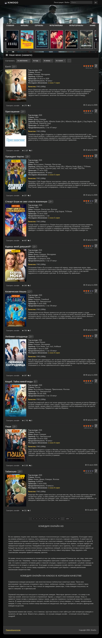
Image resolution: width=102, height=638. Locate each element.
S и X (8, 66)
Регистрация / (59, 2)
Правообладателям (13, 630)
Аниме (93, 25)
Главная (10, 25)
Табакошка (10, 471)
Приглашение (12, 111)
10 (59, 519)
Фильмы (24, 25)
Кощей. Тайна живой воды (19, 381)
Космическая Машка (15, 291)
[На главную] (11, 3)
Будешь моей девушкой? (18, 246)
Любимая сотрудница (16, 336)
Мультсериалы (76, 25)
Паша (8, 426)
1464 (67, 519)
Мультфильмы (56, 25)
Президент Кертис (14, 156)
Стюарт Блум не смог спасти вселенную (26, 201)
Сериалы (39, 25)
